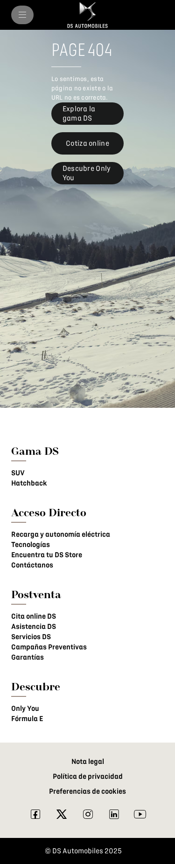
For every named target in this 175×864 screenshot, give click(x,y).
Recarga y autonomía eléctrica (60, 534)
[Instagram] (87, 816)
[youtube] (140, 816)
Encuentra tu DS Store (46, 555)
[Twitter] (61, 816)
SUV (18, 473)
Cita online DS (33, 616)
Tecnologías (30, 544)
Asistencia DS (33, 626)
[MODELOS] (22, 14)
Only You (25, 708)
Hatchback (29, 483)
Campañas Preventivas (49, 647)
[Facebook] (35, 816)
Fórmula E (27, 719)
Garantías (27, 657)
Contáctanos (32, 565)
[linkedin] (113, 816)
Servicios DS (31, 637)
